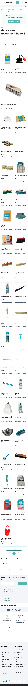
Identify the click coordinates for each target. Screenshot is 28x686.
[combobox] (14, 6)
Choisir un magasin (14, 21)
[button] (3, 553)
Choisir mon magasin (7, 72)
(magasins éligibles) (21, 622)
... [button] (10, 553)
